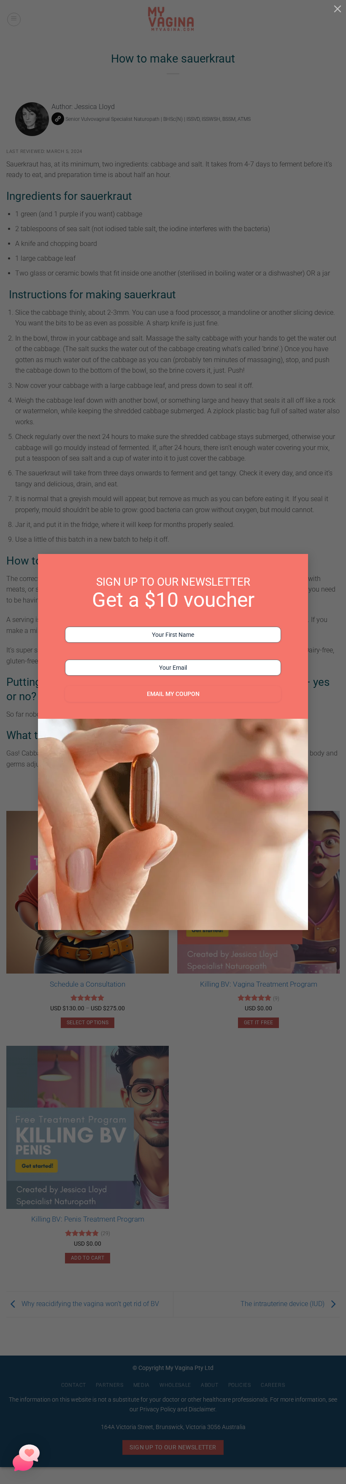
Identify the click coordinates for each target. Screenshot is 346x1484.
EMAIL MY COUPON (173, 693)
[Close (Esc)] (337, 8)
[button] (26, 1457)
